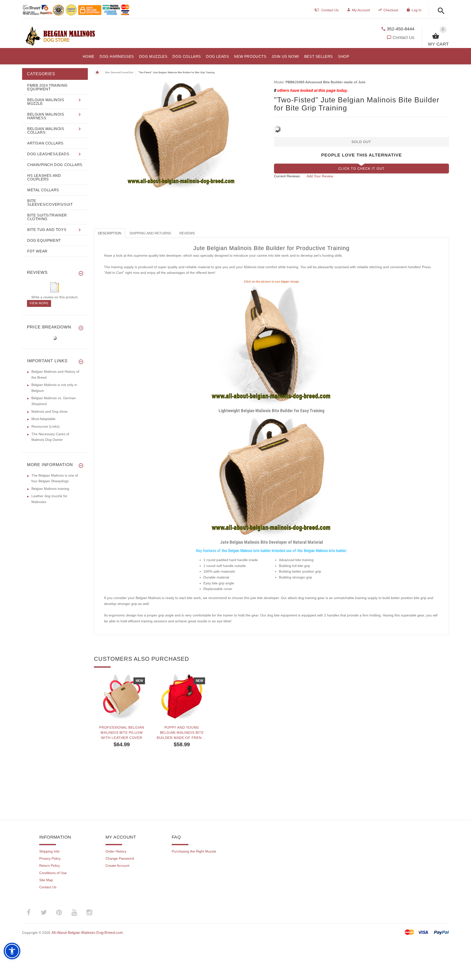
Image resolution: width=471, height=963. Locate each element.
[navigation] (155, 72)
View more (39, 303)
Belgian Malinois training (50, 489)
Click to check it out (361, 168)
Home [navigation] (97, 72)
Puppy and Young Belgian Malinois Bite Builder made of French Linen (182, 732)
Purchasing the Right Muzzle (194, 851)
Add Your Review (320, 176)
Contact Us (403, 37)
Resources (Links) (45, 426)
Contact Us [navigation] (330, 10)
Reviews (187, 233)
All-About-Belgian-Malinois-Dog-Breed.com (87, 932)
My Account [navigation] (361, 10)
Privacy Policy (50, 858)
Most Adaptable (43, 419)
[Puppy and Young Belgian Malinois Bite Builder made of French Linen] (181, 696)
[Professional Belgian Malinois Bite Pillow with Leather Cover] (121, 696)
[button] (440, 11)
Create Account (117, 865)
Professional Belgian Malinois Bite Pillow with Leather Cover (121, 732)
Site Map (46, 880)
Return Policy (49, 865)
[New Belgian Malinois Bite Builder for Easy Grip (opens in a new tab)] (271, 345)
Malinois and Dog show (49, 411)
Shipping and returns (150, 233)
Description (109, 233)
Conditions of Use (53, 873)
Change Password (119, 858)
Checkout (390, 10)
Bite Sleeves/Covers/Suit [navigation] (119, 72)
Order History (115, 851)
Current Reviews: (287, 176)
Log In (416, 10)
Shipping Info (49, 851)
